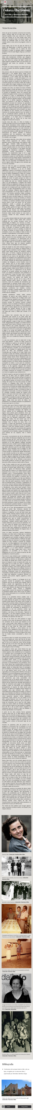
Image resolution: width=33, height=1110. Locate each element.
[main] (16, 11)
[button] (2, 2)
